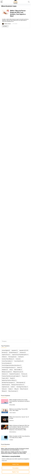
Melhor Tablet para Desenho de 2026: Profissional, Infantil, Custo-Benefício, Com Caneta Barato (15, 449)
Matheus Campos (7, 23)
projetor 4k (5, 378)
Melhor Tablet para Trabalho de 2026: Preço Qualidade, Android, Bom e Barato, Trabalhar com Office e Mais (14, 452)
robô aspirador (21, 382)
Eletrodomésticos (12, 431)
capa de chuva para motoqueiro (20, 354)
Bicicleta (4, 352)
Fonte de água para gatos (9, 367)
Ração (12, 378)
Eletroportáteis (12, 404)
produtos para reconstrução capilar (11, 376)
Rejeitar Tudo (15, 471)
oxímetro (5, 374)
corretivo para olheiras (8, 359)
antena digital (6, 350)
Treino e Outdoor (12, 412)
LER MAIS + (5, 26)
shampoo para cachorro (17, 384)
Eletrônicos (11, 420)
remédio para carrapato (8, 382)
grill (11, 369)
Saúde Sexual (6, 384)
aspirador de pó (23, 350)
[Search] (28, 2)
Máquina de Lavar (18, 371)
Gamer (19, 367)
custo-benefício (18, 361)
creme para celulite (7, 361)
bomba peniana (13, 352)
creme (18, 359)
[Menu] (1, 2)
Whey (16, 389)
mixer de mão (18, 369)
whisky (4, 391)
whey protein (24, 389)
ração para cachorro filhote (9, 380)
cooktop (21, 356)
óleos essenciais (13, 391)
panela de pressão (14, 374)
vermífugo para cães (22, 386)
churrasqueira (12, 356)
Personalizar (15, 468)
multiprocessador (7, 371)
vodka (10, 389)
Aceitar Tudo (15, 464)
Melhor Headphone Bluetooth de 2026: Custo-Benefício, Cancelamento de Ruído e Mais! (19, 401)
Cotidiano (11, 439)
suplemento (5, 386)
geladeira (5, 369)
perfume (24, 374)
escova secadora (6, 363)
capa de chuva (6, 354)
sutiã (13, 386)
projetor (24, 376)
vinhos (4, 389)
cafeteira (23, 352)
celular (4, 356)
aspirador (15, 350)
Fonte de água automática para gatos (11, 365)
